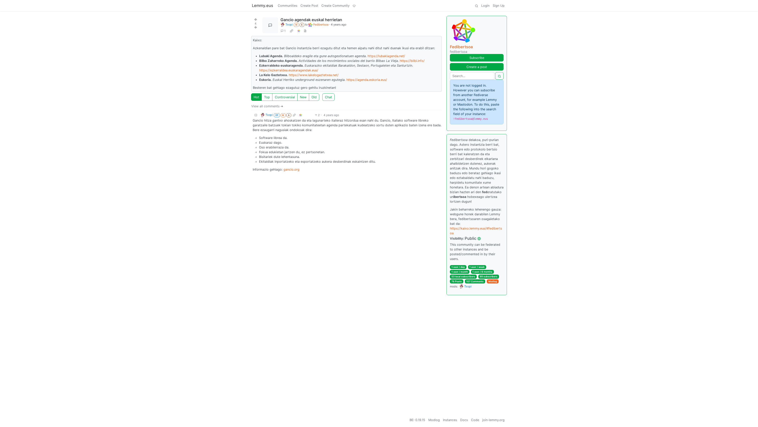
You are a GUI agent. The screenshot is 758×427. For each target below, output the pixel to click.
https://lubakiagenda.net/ (386, 56)
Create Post (309, 6)
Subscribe (476, 58)
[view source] (305, 30)
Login (485, 6)
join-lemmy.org (493, 420)
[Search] (476, 5)
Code (475, 420)
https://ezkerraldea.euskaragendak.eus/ (288, 70)
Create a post (476, 67)
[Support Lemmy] (354, 5)
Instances (450, 420)
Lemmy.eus (262, 5)
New (303, 97)
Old (314, 97)
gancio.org (291, 169)
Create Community (335, 6)
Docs (464, 420)
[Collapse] (256, 115)
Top (267, 97)
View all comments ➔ (267, 106)
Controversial (285, 97)
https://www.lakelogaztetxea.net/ (314, 75)
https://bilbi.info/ (412, 61)
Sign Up (499, 6)
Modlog (492, 281)
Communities (287, 6)
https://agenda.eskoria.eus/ (366, 80)
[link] (291, 30)
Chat (328, 97)
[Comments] (270, 25)
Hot (256, 97)
